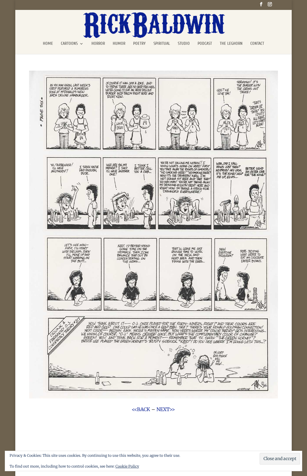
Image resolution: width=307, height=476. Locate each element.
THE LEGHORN (231, 43)
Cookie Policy (127, 466)
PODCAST (205, 43)
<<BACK (141, 409)
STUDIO (184, 43)
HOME (48, 43)
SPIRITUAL (162, 43)
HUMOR (119, 43)
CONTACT (257, 43)
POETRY (139, 43)
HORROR (98, 43)
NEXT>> (165, 409)
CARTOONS (69, 43)
